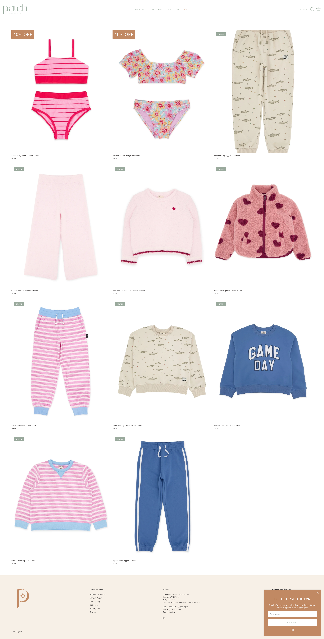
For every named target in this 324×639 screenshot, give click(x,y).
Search (93, 612)
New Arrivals (140, 9)
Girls (160, 9)
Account (303, 9)
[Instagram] (292, 630)
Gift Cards (94, 605)
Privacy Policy (96, 598)
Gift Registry (95, 601)
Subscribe (292, 622)
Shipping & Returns (98, 594)
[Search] (312, 9)
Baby (169, 9)
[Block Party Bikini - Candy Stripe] (60, 91)
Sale (185, 9)
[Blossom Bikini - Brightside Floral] (162, 91)
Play (177, 9)
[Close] (317, 593)
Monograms (95, 608)
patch (20, 632)
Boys (152, 9)
